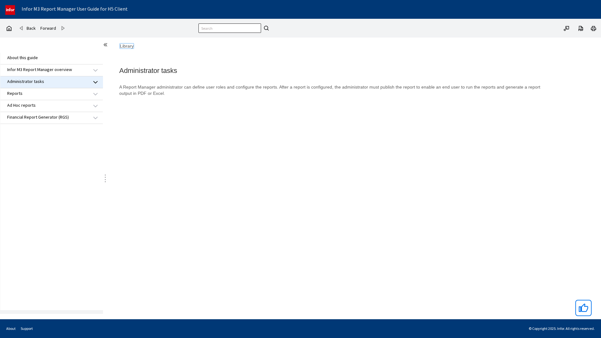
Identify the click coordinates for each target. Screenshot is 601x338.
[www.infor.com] (10, 9)
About (11, 328)
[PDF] (581, 28)
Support (27, 328)
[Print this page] (593, 28)
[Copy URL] (566, 28)
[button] (44, 70)
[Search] (265, 28)
